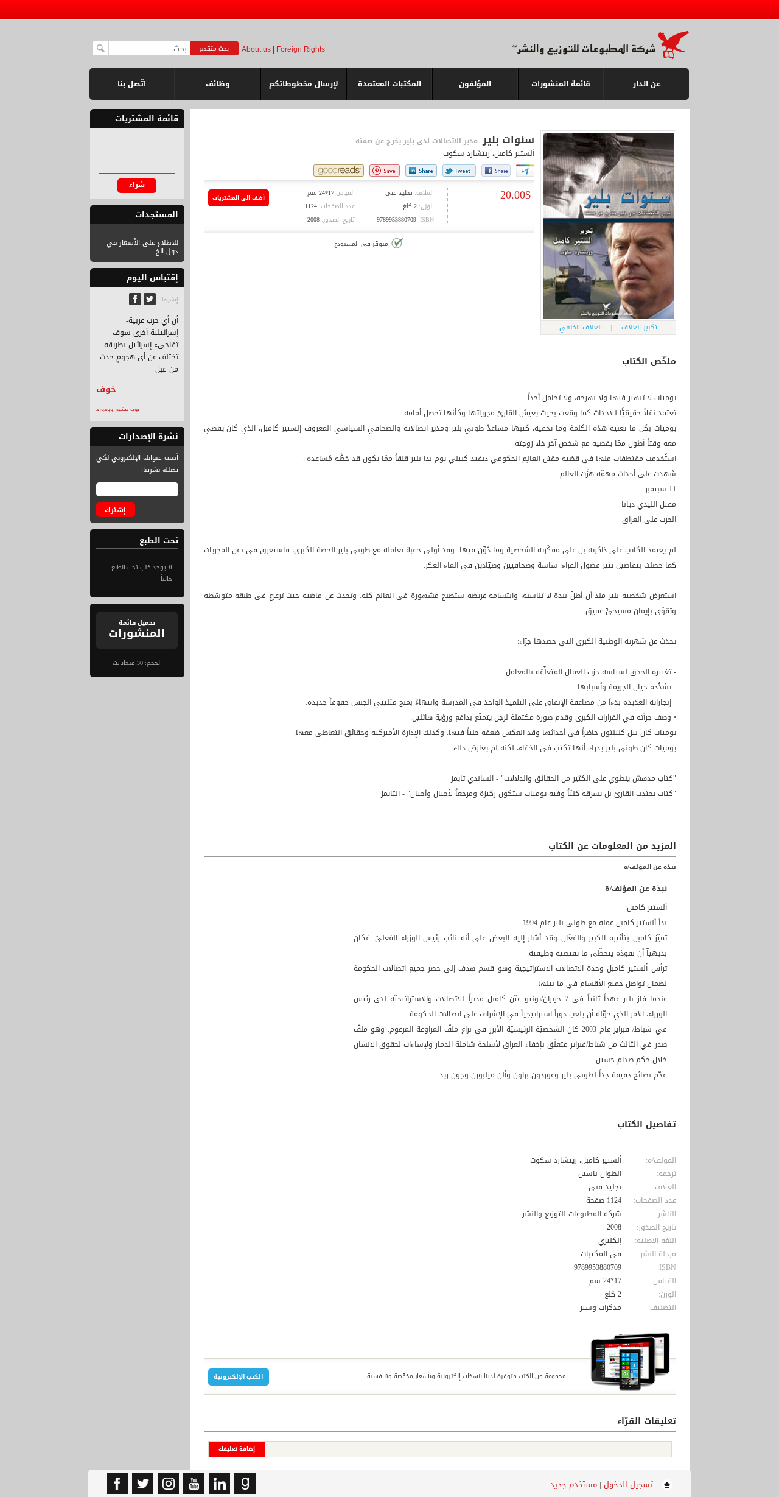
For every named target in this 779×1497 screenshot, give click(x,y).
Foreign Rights (300, 49)
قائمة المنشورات (561, 88)
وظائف (218, 84)
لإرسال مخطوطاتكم (303, 84)
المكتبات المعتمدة (389, 84)
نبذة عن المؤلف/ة (650, 867)
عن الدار (647, 84)
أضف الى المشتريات (238, 197)
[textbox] (149, 48)
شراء (137, 184)
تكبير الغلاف (639, 327)
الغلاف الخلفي (580, 327)
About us (256, 49)
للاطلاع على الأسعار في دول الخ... (142, 247)
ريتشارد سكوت (466, 153)
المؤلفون (475, 84)
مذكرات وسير (600, 1307)
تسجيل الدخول (628, 1484)
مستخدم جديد (573, 1484)
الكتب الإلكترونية (238, 1377)
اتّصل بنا (131, 84)
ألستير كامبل (514, 153)
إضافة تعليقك (236, 1448)
